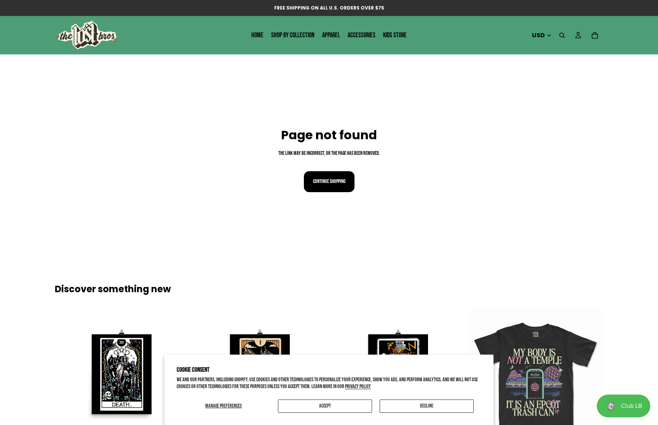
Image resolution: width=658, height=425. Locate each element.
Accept (325, 406)
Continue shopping (329, 181)
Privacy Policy (358, 386)
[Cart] (594, 35)
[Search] (562, 35)
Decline (426, 406)
